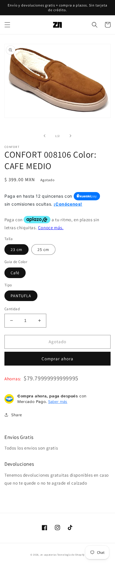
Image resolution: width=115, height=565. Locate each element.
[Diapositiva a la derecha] (70, 135)
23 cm (16, 249)
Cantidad (12, 308)
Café (15, 272)
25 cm (43, 249)
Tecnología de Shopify (71, 554)
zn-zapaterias (48, 554)
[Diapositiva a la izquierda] (44, 135)
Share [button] (16, 414)
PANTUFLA (21, 295)
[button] (7, 24)
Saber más (57, 401)
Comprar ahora (57, 358)
